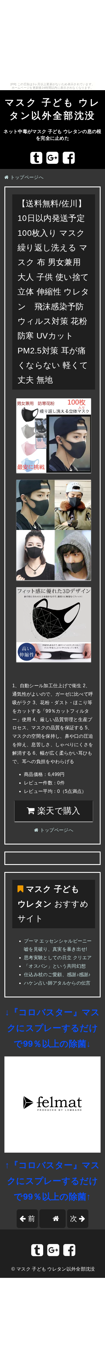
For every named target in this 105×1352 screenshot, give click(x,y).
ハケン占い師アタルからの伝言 (57, 983)
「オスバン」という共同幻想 (55, 966)
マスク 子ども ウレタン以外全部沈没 (55, 1268)
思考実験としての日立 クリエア (58, 957)
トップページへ (26, 177)
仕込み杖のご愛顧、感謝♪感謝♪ (57, 974)
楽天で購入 (57, 810)
